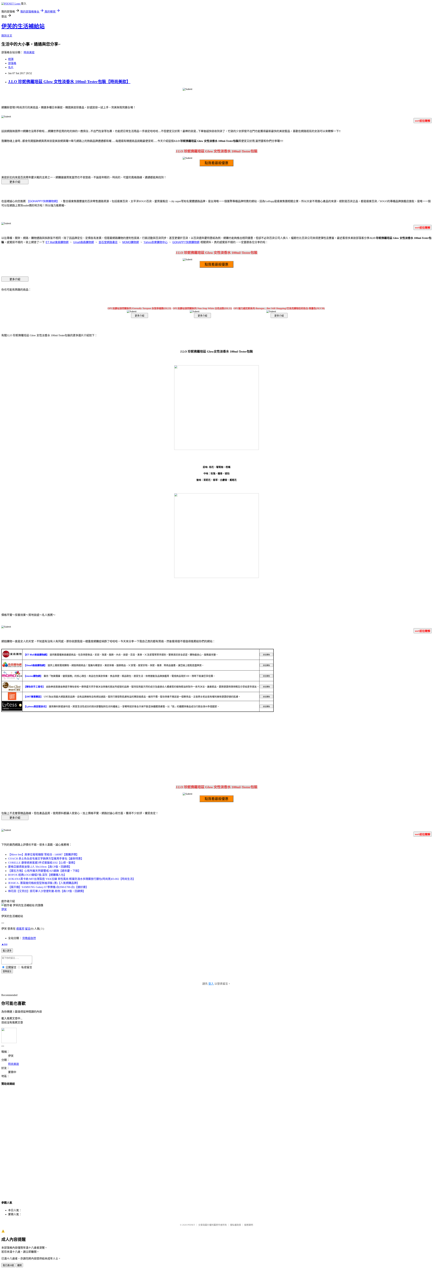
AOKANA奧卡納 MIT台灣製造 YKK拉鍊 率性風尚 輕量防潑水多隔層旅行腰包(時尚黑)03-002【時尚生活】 (71, 878)
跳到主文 (6, 35)
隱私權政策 (235, 1225)
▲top (4, 944)
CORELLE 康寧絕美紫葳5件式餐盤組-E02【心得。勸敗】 (42, 862)
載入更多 (7, 950)
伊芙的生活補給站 (23, 26)
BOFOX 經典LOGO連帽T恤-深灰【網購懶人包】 (37, 874)
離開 (19, 1265)
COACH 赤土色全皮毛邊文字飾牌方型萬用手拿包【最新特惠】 (46, 858)
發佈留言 (7, 971)
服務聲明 (248, 1225)
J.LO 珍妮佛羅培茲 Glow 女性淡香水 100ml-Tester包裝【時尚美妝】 (69, 81)
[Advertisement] (216, 1140)
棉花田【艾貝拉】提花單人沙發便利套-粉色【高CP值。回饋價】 (46, 891)
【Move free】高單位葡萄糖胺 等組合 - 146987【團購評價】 (43, 854)
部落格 (12, 63)
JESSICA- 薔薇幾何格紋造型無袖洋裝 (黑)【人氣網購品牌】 (43, 883)
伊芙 (4, 909)
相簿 (11, 59)
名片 (11, 67)
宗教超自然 (29, 938)
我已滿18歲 (8, 1265)
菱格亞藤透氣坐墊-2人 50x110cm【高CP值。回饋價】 (40, 866)
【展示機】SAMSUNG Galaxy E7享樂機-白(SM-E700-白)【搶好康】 (48, 887)
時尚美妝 (29, 52)
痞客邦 (20, 928)
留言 (27, 928)
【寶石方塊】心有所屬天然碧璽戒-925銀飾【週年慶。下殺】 (44, 870)
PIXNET (191, 1225)
